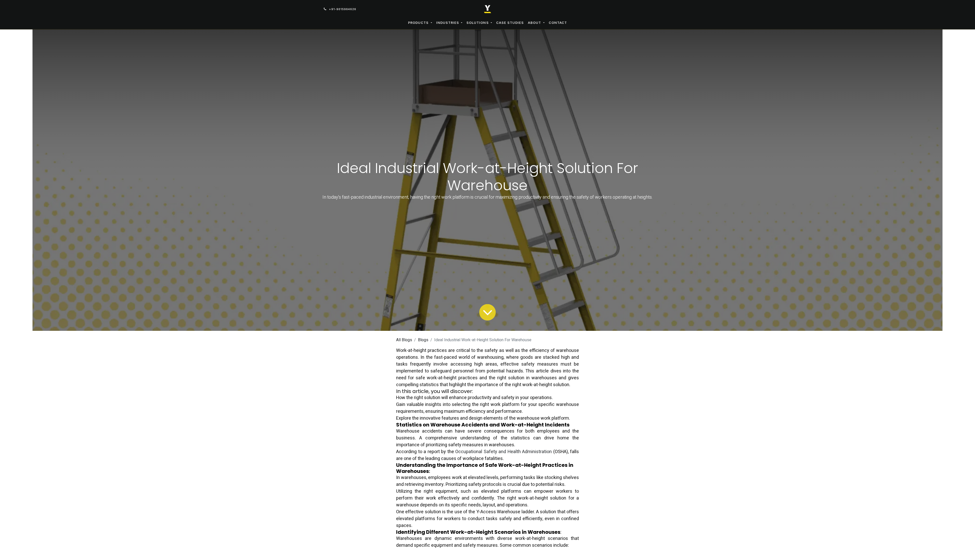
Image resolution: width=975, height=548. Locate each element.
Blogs (423, 340)
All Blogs (404, 340)
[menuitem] (420, 22)
